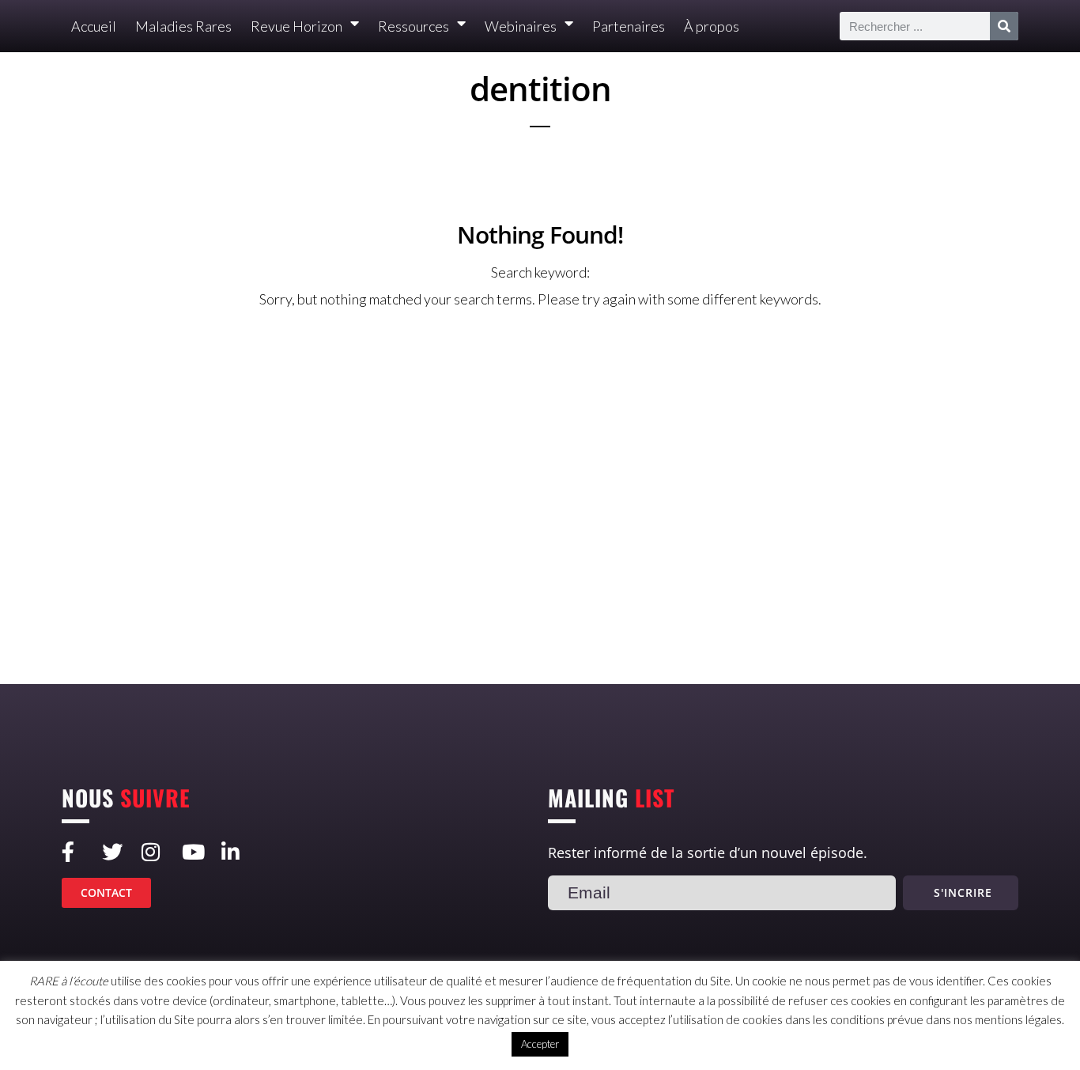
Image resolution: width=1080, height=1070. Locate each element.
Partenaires (628, 26)
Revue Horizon (296, 26)
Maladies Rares (183, 26)
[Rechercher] (1004, 26)
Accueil (93, 26)
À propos (711, 26)
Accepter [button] (540, 1044)
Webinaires (521, 26)
